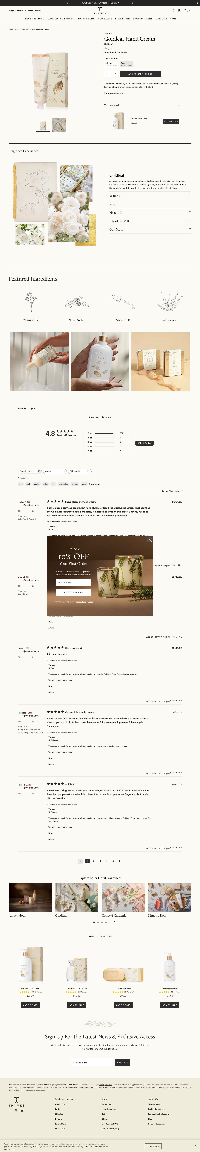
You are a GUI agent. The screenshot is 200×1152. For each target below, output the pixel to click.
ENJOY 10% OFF (73, 592)
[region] (100, 1146)
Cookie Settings (153, 1146)
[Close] (196, 1146)
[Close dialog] (149, 539)
